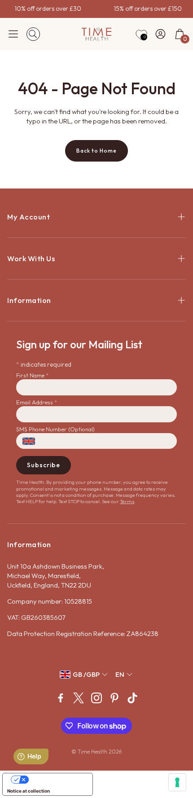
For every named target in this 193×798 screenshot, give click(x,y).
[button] (13, 34)
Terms (127, 501)
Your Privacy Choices (56, 779)
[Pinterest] (114, 698)
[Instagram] (96, 698)
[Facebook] (60, 698)
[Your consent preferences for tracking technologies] (177, 782)
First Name (32, 375)
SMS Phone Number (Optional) (55, 429)
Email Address (36, 402)
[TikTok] (132, 698)
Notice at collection (28, 791)
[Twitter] (78, 698)
